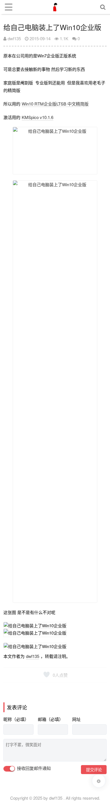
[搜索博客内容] (103, 7)
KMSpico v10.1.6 (37, 117)
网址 (76, 719)
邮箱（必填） (50, 719)
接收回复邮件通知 (33, 768)
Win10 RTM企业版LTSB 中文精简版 (55, 104)
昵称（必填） (16, 719)
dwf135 (13, 38)
